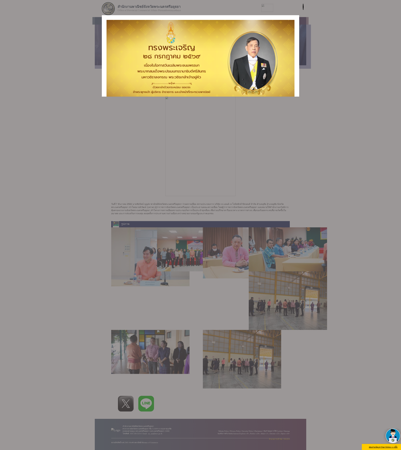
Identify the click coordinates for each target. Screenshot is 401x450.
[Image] (200, 58)
